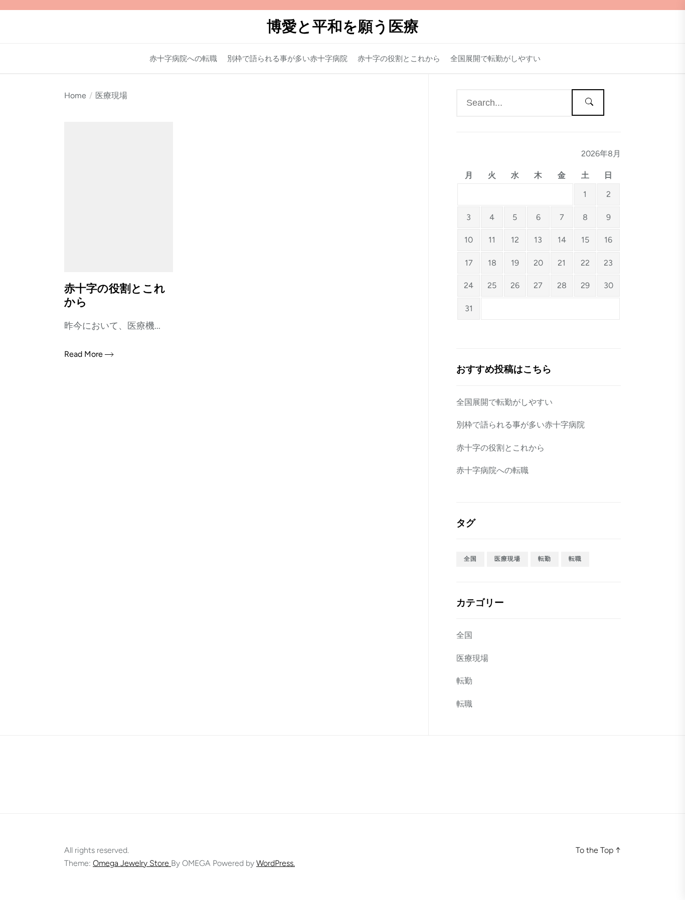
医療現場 (507, 558)
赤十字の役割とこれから (399, 59)
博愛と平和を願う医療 (343, 27)
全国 (470, 558)
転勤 (544, 558)
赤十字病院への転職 (183, 59)
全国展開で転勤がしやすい (495, 59)
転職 (575, 558)
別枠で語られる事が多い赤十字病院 (287, 59)
